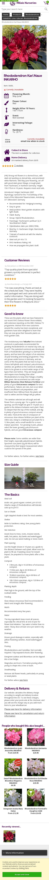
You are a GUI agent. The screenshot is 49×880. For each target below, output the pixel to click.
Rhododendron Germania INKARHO (36, 749)
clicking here (24, 868)
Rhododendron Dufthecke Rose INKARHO (35, 779)
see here (40, 456)
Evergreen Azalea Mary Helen (13, 810)
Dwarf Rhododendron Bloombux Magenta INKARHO (13, 780)
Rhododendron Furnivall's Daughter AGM (36, 810)
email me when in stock (33, 141)
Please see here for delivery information (23, 709)
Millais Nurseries (26, 3)
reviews (18, 165)
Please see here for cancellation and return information (24, 714)
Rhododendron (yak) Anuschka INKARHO (13, 749)
